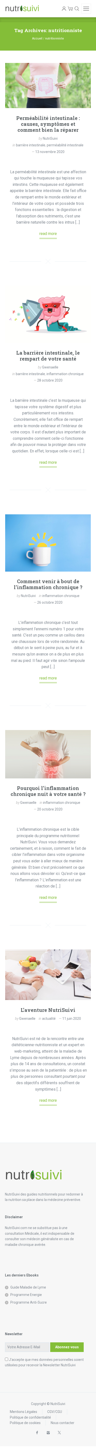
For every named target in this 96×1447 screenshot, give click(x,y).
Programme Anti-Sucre (28, 1302)
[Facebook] (37, 1432)
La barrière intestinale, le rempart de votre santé (48, 355)
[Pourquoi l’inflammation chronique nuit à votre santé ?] (48, 754)
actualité (49, 1019)
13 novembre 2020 (49, 152)
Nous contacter (62, 1423)
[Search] (77, 8)
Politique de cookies (25, 1423)
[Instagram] (48, 1432)
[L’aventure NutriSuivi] (48, 974)
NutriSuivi (50, 138)
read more (48, 233)
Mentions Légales (23, 1412)
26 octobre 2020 (50, 602)
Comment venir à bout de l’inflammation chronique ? (48, 584)
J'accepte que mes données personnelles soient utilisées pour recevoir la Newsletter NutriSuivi (44, 1362)
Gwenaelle (50, 367)
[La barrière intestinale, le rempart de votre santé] (48, 314)
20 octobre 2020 (50, 809)
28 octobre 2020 (50, 380)
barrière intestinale (30, 145)
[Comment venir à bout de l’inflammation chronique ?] (48, 543)
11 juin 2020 (71, 1019)
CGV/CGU (54, 1412)
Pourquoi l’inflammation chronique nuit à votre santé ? (48, 791)
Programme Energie (26, 1295)
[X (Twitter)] (59, 1432)
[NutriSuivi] (22, 8)
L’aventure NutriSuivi (48, 1010)
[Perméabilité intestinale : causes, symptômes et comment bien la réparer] (48, 85)
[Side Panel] (86, 9)
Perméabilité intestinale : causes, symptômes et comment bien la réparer (48, 124)
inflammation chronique (65, 374)
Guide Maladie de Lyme (28, 1287)
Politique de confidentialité (30, 1417)
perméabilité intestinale (65, 145)
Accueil (37, 38)
